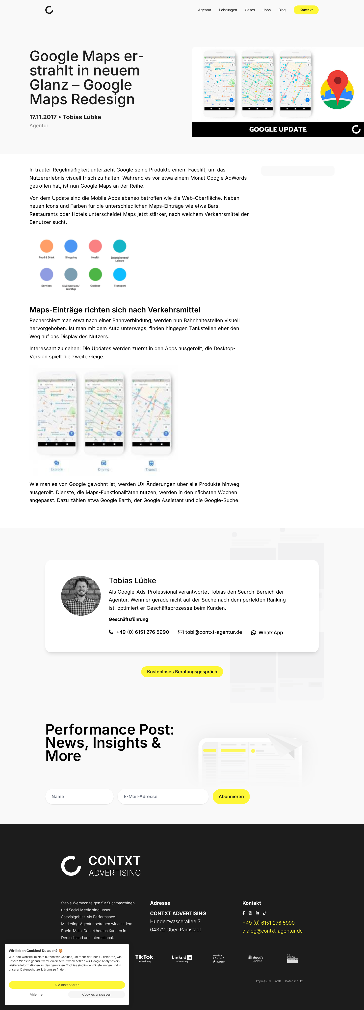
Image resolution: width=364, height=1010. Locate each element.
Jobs (267, 10)
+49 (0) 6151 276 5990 (142, 632)
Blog (282, 10)
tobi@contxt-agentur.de (213, 632)
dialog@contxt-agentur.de (272, 931)
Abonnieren (231, 796)
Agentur (204, 10)
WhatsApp (271, 633)
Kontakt (306, 10)
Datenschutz (294, 981)
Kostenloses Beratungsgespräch (182, 671)
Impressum (263, 981)
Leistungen (228, 10)
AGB (278, 981)
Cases (250, 10)
